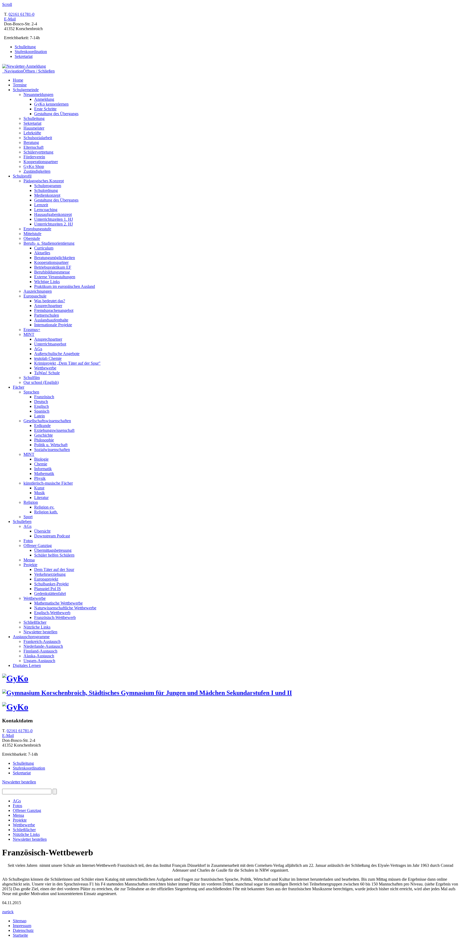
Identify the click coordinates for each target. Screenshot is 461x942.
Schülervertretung (38, 152)
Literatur (41, 497)
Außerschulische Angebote (57, 353)
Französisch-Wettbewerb (55, 617)
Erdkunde (42, 425)
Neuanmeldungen (38, 94)
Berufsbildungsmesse (52, 272)
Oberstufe (31, 238)
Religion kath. (46, 512)
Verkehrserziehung (50, 574)
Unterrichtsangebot (50, 344)
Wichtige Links (47, 281)
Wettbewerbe (45, 368)
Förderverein (34, 157)
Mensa (29, 560)
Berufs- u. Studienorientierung (48, 243)
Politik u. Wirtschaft (50, 444)
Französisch (44, 396)
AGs (38, 349)
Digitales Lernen (27, 665)
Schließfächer (34, 622)
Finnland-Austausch (40, 651)
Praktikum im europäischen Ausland (64, 286)
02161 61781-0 (21, 14)
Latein (39, 416)
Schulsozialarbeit (37, 137)
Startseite (20, 935)
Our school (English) (41, 382)
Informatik (43, 468)
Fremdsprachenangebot (53, 310)
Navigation (28, 71)
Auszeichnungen (37, 291)
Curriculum (43, 248)
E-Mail (10, 19)
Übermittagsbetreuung (52, 550)
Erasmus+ (31, 329)
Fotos (28, 540)
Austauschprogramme (31, 636)
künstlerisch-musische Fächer (48, 483)
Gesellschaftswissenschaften (47, 420)
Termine (20, 85)
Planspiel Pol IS (47, 588)
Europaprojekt (46, 579)
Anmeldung (44, 99)
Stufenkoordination (31, 51)
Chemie (40, 464)
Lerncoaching (45, 209)
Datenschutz (23, 930)
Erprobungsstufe (37, 229)
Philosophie (44, 440)
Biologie (41, 459)
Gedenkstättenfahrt (50, 593)
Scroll (7, 4)
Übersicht (42, 531)
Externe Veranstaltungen (54, 277)
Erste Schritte (45, 109)
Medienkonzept (47, 195)
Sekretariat (24, 56)
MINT (28, 334)
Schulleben (22, 521)
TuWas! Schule (47, 373)
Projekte (30, 564)
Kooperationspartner (40, 161)
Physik (40, 478)
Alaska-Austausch (38, 656)
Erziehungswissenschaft (54, 430)
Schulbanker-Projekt (51, 584)
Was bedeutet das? (49, 301)
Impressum (22, 925)
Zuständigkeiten (36, 171)
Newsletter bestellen (40, 632)
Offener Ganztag (37, 545)
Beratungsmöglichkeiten (54, 257)
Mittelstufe (32, 233)
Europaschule (34, 296)
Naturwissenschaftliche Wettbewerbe (65, 608)
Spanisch (41, 411)
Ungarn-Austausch (39, 660)
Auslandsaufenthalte (51, 320)
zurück (8, 911)
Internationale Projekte (53, 325)
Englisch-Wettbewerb (52, 612)
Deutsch (41, 401)
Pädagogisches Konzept (43, 181)
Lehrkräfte (32, 133)
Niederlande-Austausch (43, 646)
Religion (30, 502)
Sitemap (19, 921)
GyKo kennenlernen (51, 104)
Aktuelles (42, 253)
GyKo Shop (33, 166)
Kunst (39, 488)
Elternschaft (33, 147)
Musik (39, 492)
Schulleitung (25, 47)
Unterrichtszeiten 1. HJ (53, 219)
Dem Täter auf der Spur (54, 569)
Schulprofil (22, 176)
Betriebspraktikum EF (52, 267)
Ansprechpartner (48, 305)
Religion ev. (44, 507)
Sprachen (31, 392)
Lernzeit (41, 205)
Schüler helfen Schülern (54, 555)
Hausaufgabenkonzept (53, 214)
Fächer (18, 387)
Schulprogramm (47, 185)
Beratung (31, 142)
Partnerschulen (46, 315)
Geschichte (43, 435)
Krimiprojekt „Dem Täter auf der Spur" (67, 363)
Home (18, 80)
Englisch (41, 406)
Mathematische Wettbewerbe (58, 603)
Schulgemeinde (26, 89)
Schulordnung (46, 190)
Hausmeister (33, 128)
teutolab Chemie (48, 358)
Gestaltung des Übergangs (56, 113)
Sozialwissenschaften (52, 449)
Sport (28, 516)
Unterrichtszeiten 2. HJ (53, 224)
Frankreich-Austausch (42, 641)
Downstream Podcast (52, 536)
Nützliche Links (36, 627)
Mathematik (44, 473)
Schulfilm (31, 377)
